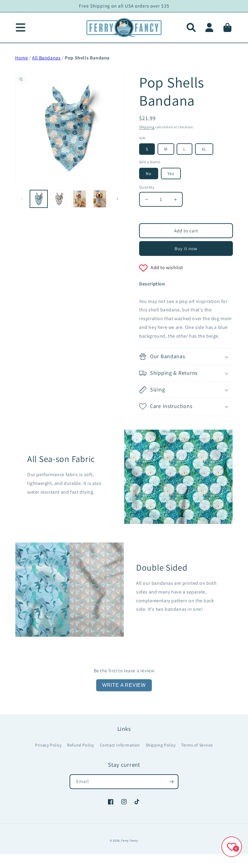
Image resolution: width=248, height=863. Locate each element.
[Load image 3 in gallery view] (79, 199)
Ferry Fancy (129, 840)
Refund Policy (80, 745)
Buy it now (186, 248)
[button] (191, 27)
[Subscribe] (171, 781)
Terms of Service (197, 745)
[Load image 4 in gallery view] (100, 199)
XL (204, 149)
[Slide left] (21, 198)
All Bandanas (46, 58)
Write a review (124, 685)
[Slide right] (117, 198)
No (149, 173)
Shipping (147, 127)
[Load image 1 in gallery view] (38, 199)
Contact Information (120, 745)
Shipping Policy (161, 745)
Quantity (146, 187)
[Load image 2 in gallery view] (59, 199)
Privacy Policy (48, 745)
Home (21, 58)
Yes (171, 173)
